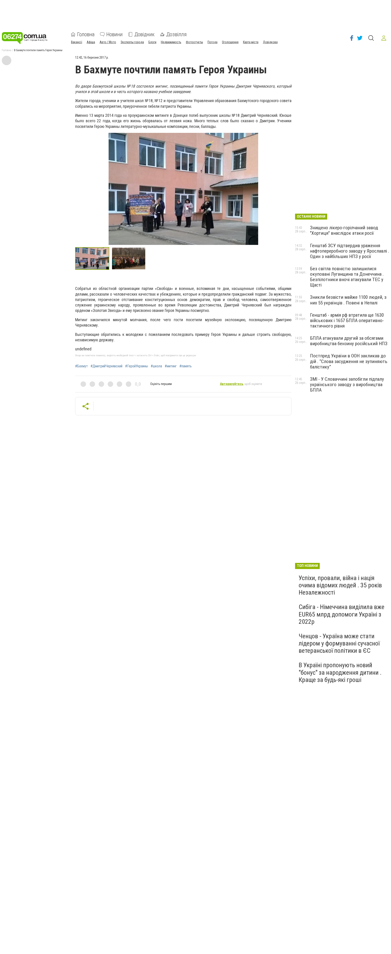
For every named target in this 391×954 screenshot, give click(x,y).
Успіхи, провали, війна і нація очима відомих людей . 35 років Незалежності (340, 585)
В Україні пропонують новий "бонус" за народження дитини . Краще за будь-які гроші (340, 672)
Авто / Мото (108, 42)
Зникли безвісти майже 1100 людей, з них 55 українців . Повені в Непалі (348, 299)
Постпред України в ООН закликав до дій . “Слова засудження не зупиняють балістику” (348, 361)
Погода (212, 42)
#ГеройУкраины (136, 366)
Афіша (91, 42)
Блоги (152, 42)
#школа (156, 366)
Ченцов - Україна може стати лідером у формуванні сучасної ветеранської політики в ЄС (339, 643)
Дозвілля (176, 34)
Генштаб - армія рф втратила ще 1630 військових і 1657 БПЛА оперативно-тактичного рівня (347, 320)
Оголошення (230, 42)
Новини (114, 34)
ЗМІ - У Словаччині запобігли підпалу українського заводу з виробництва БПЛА (347, 384)
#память (185, 366)
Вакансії (76, 42)
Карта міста (250, 42)
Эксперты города (132, 42)
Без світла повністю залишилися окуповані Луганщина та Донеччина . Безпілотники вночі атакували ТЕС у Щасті (347, 277)
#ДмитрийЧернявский (106, 366)
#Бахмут (81, 366)
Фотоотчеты (194, 42)
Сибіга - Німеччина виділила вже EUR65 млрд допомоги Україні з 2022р (341, 614)
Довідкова (270, 42)
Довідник (144, 34)
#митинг (171, 366)
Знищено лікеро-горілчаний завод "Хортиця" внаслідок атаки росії (344, 230)
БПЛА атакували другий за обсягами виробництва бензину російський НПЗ (348, 340)
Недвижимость (171, 42)
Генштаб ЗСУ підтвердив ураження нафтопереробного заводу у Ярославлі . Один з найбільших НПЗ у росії (349, 251)
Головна (86, 34)
